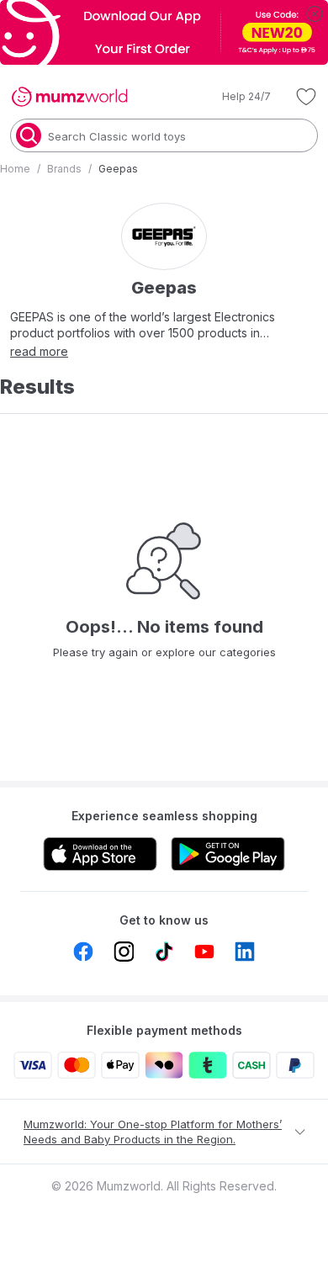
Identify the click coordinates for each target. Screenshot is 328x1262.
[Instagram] (124, 951)
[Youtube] (204, 951)
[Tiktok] (164, 951)
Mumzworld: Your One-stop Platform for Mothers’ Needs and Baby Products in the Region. (153, 1131)
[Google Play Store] (228, 854)
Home (15, 168)
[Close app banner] (314, 13)
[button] (234, 97)
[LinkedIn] (245, 951)
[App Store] (100, 854)
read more (39, 351)
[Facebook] (83, 951)
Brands (64, 168)
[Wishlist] (306, 97)
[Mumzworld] (69, 97)
